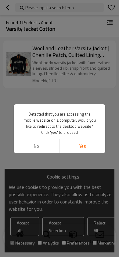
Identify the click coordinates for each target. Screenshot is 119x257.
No (36, 146)
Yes (82, 146)
